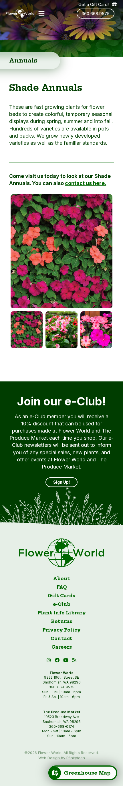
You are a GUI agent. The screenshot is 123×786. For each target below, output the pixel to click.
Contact (61, 638)
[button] (41, 13)
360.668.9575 (96, 13)
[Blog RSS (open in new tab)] (74, 661)
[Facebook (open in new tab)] (58, 661)
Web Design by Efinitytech (61, 757)
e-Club (61, 604)
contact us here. (85, 183)
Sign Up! (61, 482)
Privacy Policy (61, 630)
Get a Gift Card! (93, 4)
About (61, 578)
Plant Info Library (61, 613)
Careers (61, 647)
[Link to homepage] (20, 14)
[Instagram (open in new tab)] (49, 661)
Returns (61, 621)
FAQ (61, 587)
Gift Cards (61, 595)
